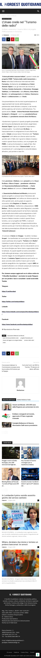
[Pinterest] (12, 39)
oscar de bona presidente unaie (10, 338)
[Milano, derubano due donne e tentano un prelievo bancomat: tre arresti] (20, 563)
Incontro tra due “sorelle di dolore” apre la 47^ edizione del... (30, 484)
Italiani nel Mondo (11, 16)
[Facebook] (4, 39)
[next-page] (6, 432)
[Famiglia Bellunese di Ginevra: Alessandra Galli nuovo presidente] (6, 424)
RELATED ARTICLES (9, 400)
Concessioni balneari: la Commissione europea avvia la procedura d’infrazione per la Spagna (11, 368)
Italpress (4, 500)
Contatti (32, 652)
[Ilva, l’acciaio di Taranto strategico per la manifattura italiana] (30, 453)
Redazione (6, 35)
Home (3, 16)
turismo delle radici (29, 340)
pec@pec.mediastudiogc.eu (11, 642)
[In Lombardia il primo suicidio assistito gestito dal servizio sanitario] (20, 516)
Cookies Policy (24, 652)
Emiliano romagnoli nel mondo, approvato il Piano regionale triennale (23, 416)
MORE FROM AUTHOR (24, 400)
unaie (4, 342)
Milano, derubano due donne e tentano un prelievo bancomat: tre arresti (20, 543)
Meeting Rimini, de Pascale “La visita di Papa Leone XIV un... (10, 484)
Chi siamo (9, 652)
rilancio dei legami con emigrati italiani (12, 340)
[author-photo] (20, 387)
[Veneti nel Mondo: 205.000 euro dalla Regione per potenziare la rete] (6, 407)
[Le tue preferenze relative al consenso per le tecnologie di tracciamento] (37, 654)
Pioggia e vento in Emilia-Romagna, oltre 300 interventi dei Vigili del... (9, 462)
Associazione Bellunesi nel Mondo (15, 335)
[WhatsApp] (17, 39)
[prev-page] (3, 432)
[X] (8, 39)
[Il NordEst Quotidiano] (20, 4)
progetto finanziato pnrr (27, 338)
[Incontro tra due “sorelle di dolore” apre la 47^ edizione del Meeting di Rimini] (30, 474)
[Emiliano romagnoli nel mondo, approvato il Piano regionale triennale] (6, 416)
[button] (3, 11)
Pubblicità (16, 652)
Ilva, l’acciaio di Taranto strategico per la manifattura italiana (28, 462)
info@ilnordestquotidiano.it (14, 640)
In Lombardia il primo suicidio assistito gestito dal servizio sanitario (18, 496)
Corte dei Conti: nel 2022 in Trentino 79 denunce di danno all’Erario (30, 367)
